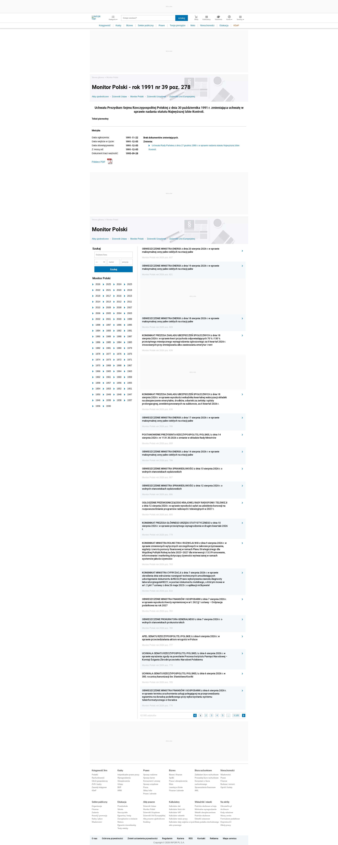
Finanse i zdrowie (176, 790)
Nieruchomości (207, 25)
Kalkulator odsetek (176, 816)
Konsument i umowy (151, 781)
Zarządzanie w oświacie (127, 819)
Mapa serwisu (229, 838)
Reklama (214, 838)
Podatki (95, 775)
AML (197, 790)
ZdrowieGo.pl (226, 806)
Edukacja (224, 25)
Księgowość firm (99, 770)
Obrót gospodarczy (100, 781)
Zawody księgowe (99, 787)
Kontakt (201, 838)
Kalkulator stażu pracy (178, 819)
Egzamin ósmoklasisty (127, 825)
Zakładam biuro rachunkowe (207, 775)
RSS (191, 838)
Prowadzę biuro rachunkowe (207, 778)
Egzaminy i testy (124, 816)
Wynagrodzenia (124, 778)
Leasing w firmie (176, 787)
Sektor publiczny (146, 25)
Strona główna (98, 77)
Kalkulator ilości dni (177, 809)
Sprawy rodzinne (150, 775)
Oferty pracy (225, 825)
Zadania (95, 812)
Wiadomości (225, 775)
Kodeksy (146, 822)
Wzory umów (225, 816)
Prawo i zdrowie (149, 794)
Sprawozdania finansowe (205, 787)
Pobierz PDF (98, 162)
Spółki (171, 778)
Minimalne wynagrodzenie (206, 809)
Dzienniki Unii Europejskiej (182, 96)
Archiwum (224, 809)
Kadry (118, 25)
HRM (120, 790)
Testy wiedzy (123, 828)
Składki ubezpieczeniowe (205, 812)
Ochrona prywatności (112, 838)
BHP (119, 787)
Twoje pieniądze (177, 25)
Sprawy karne (149, 778)
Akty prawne (149, 802)
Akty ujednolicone (100, 96)
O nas (94, 838)
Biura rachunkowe (203, 770)
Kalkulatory (174, 802)
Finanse (223, 781)
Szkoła (120, 809)
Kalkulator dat (174, 806)
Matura (120, 822)
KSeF (236, 25)
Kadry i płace (97, 819)
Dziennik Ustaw (119, 96)
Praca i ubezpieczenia (178, 781)
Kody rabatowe (226, 812)
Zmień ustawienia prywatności (143, 838)
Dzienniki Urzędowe (156, 96)
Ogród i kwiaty (226, 787)
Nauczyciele (123, 812)
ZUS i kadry (97, 784)
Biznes (129, 25)
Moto (193, 25)
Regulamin (167, 838)
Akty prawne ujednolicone (154, 819)
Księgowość (105, 25)
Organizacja (97, 806)
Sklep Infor (147, 790)
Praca (145, 787)
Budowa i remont (227, 784)
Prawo (162, 25)
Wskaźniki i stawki (203, 802)
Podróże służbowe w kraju (206, 806)
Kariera (180, 838)
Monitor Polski (112, 77)
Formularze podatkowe (230, 819)
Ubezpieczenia (124, 781)
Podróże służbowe (202, 816)
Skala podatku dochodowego (207, 822)
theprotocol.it (225, 822)
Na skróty (224, 802)
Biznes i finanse (175, 775)
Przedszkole (123, 806)
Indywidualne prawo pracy (128, 775)
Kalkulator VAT (175, 812)
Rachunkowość (98, 778)
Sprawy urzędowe (150, 784)
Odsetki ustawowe (202, 819)
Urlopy (120, 784)
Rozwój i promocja (99, 816)
